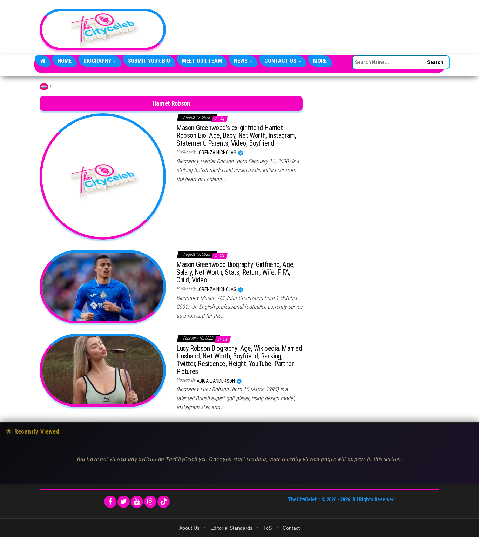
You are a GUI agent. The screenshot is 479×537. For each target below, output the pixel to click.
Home (65, 61)
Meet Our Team (202, 61)
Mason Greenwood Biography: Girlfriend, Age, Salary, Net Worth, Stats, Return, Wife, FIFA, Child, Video (235, 272)
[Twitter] (123, 502)
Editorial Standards (231, 528)
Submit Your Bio (149, 61)
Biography (98, 61)
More (320, 61)
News (241, 61)
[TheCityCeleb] (43, 61)
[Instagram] (150, 502)
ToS (267, 528)
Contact (291, 528)
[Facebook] (110, 502)
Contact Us (281, 61)
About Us (189, 528)
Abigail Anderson (216, 381)
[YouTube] (137, 502)
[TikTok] (163, 502)
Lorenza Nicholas (217, 152)
